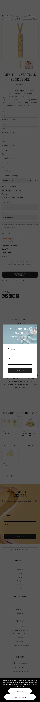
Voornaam (12, 349)
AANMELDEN (20, 370)
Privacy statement (20, 697)
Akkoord (20, 691)
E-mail (10, 358)
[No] (37, 690)
